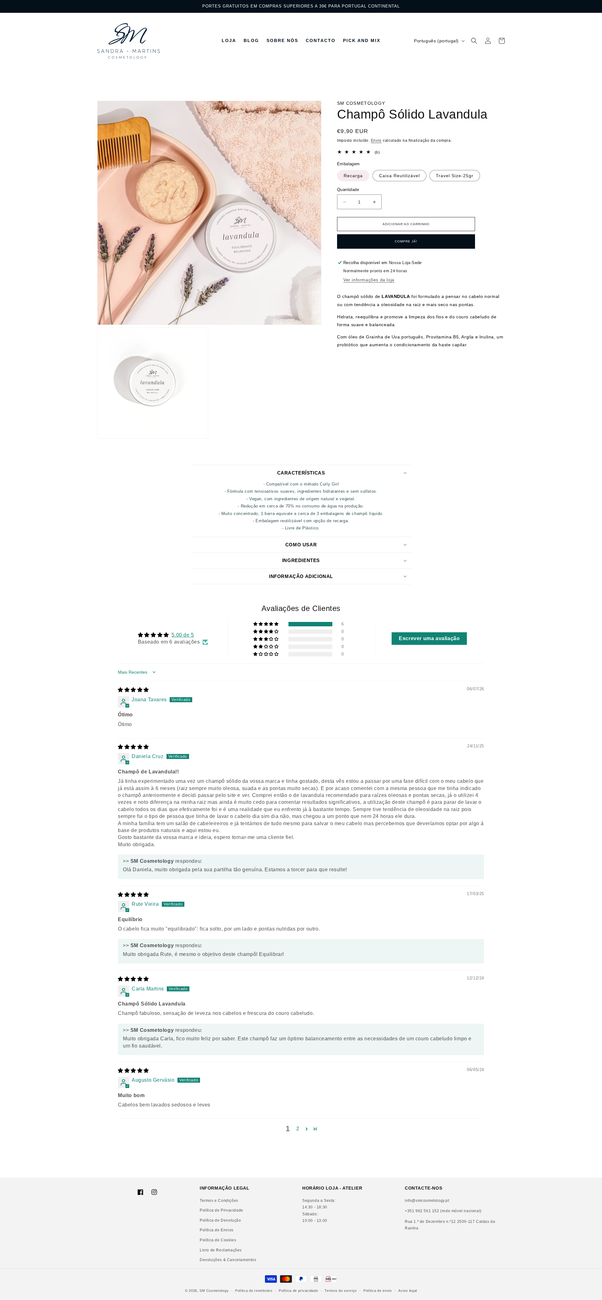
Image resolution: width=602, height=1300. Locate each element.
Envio (376, 140)
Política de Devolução (220, 1220)
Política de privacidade (298, 1290)
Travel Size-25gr (454, 175)
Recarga (353, 175)
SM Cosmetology (214, 1290)
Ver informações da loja (368, 279)
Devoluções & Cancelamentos (228, 1260)
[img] (133, 689)
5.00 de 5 (183, 635)
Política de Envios (217, 1230)
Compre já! (406, 241)
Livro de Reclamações (221, 1250)
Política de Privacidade (221, 1210)
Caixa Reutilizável (399, 175)
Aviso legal (407, 1290)
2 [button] (297, 1128)
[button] (474, 41)
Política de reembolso (253, 1290)
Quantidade (348, 189)
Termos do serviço (341, 1290)
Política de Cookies (218, 1240)
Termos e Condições (219, 1200)
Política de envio (377, 1290)
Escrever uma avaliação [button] (429, 638)
